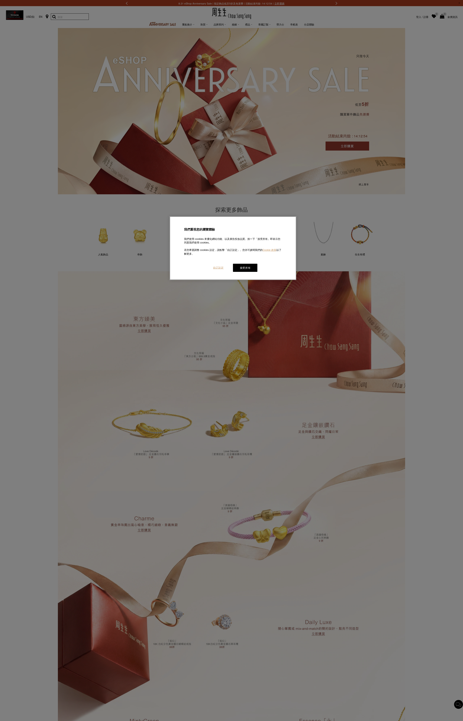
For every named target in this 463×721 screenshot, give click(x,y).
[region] (233, 248)
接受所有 (245, 267)
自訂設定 (218, 267)
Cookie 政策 (269, 250)
